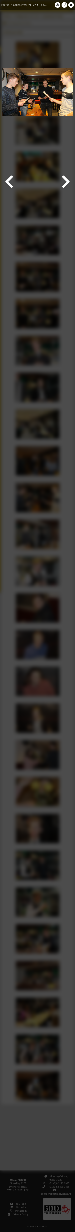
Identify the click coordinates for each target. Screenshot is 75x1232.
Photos (5, 5)
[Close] (71, 5)
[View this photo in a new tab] (64, 5)
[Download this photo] (58, 5)
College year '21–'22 (24, 5)
